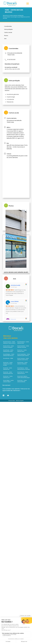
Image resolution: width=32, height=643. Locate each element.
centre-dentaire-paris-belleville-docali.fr (16, 272)
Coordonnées (8, 26)
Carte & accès (8, 32)
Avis (5, 38)
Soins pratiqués (8, 29)
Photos (6, 35)
